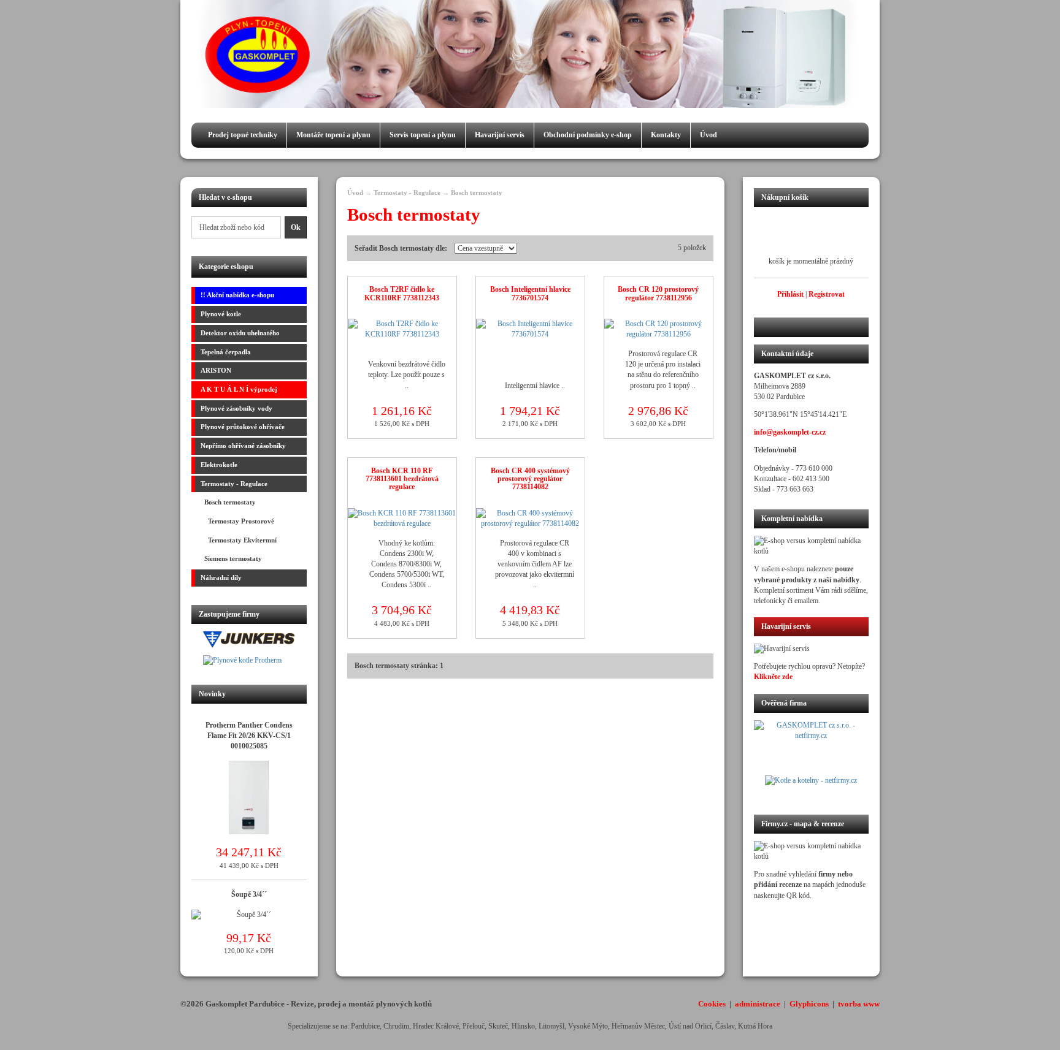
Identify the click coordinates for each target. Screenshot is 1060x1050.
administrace (757, 1003)
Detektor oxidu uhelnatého (240, 333)
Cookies (712, 1003)
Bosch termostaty (228, 502)
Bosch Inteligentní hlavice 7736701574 (530, 293)
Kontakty (666, 135)
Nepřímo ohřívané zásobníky (243, 445)
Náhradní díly (221, 577)
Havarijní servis (499, 135)
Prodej (242, 135)
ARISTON (216, 370)
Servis (423, 135)
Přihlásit (790, 294)
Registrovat (826, 294)
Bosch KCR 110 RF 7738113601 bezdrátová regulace (402, 478)
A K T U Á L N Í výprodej (239, 389)
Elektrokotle (219, 464)
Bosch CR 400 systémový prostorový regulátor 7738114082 (530, 478)
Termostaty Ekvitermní (239, 540)
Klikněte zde (773, 676)
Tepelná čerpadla (226, 352)
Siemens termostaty (231, 558)
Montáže (333, 135)
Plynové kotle (221, 314)
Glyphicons (809, 1003)
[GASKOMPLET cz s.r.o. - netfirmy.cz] (811, 747)
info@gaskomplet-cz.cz (790, 432)
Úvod (708, 135)
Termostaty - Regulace (234, 483)
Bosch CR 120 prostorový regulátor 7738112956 (658, 293)
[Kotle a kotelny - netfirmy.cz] (811, 787)
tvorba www (859, 1003)
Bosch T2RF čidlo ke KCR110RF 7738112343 (401, 293)
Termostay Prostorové (237, 521)
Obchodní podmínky (587, 135)
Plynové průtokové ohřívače (243, 426)
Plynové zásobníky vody (236, 408)
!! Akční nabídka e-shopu (237, 295)
